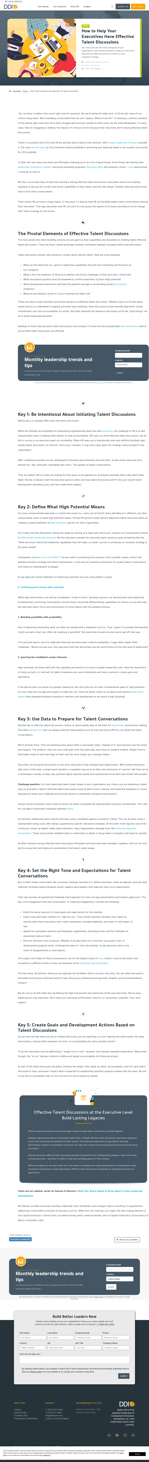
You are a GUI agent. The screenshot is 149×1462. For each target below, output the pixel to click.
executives (107, 431)
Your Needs (43, 6)
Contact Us (123, 6)
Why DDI (75, 6)
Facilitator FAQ (20, 1415)
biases (70, 809)
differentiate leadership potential (38, 538)
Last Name (52, 1333)
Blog (98, 1410)
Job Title (79, 1343)
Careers (17, 1409)
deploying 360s (94, 167)
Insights (87, 6)
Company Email (122, 351)
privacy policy (100, 383)
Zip (48, 1343)
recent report (38, 148)
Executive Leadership (20, 1239)
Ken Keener (96, 68)
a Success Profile (50, 557)
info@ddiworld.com (54, 1415)
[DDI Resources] (133, 1435)
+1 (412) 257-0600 (53, 1412)
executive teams (129, 326)
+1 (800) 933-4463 (105, 1324)
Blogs (25, 91)
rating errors (35, 730)
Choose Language (14, 1)
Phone (106, 1333)
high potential (58, 523)
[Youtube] (117, 1435)
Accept (137, 1454)
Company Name (110, 1343)
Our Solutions (59, 6)
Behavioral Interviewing (85, 1410)
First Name (25, 1333)
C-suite (129, 167)
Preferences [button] (46, 1455)
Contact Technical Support (57, 1418)
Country (119, 360)
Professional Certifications (26, 1418)
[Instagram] (125, 1435)
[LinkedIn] (109, 1435)
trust (100, 959)
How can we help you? (30, 1354)
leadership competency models (34, 167)
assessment (118, 725)
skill (39, 672)
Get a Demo (138, 6)
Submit (120, 373)
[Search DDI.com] (112, 6)
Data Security (20, 1412)
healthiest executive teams (94, 963)
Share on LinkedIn (128, 1240)
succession (121, 284)
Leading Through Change (86, 1413)
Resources (17, 91)
